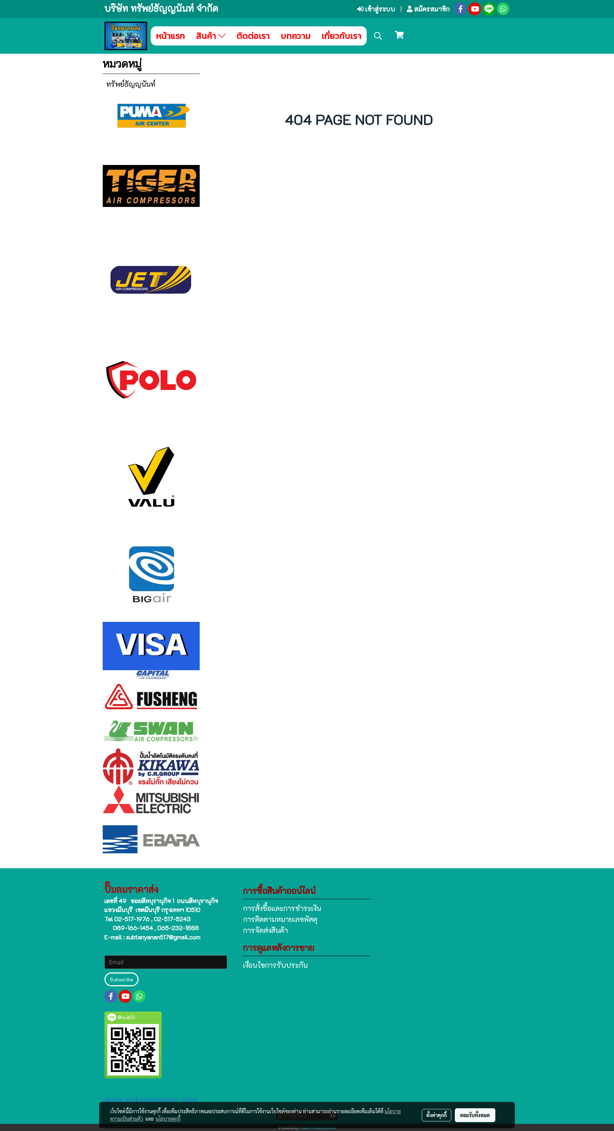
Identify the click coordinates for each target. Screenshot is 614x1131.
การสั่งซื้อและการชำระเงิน (282, 908)
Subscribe (121, 979)
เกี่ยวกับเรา (341, 36)
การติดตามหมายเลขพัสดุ (280, 919)
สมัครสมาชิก (431, 9)
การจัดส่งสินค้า (265, 930)
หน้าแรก (170, 36)
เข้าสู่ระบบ (379, 9)
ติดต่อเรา (253, 36)
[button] (378, 36)
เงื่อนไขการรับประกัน (275, 965)
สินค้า (207, 36)
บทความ (296, 36)
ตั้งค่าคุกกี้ (436, 1115)
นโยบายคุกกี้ (168, 1118)
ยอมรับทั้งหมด (475, 1115)
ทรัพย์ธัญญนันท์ (130, 84)
